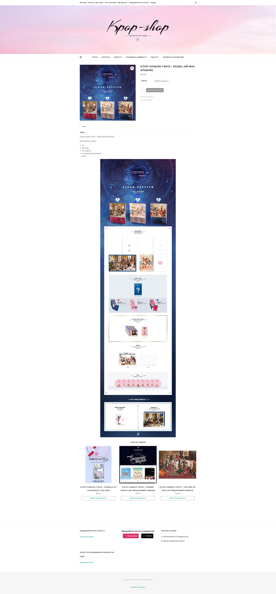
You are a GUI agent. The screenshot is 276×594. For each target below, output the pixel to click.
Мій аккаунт (123, 3)
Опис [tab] (84, 126)
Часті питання (110, 3)
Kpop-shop (138, 26)
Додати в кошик (155, 90)
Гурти (95, 57)
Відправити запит (86, 562)
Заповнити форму (87, 536)
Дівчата (118, 57)
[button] (132, 68)
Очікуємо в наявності (136, 57)
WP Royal (149, 580)
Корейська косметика (173, 57)
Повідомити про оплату (139, 3)
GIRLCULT (155, 57)
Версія (144, 81)
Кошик (153, 3)
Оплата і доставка (95, 3)
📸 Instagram (130, 536)
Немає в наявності (98, 498)
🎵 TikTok (147, 536)
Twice (149, 100)
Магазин (83, 3)
